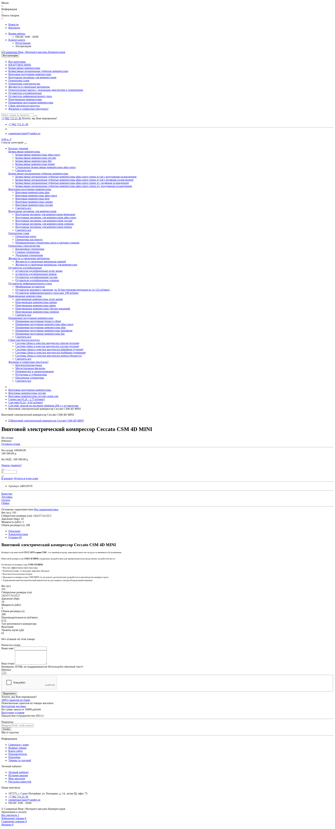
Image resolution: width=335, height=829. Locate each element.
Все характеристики (46, 509)
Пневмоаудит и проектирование (34, 371)
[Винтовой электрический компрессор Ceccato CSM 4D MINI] (46, 420)
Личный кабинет (18, 772)
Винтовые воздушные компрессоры (29, 74)
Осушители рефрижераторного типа (30, 96)
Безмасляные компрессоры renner (35, 164)
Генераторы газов (18, 80)
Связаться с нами (18, 744)
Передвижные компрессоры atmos (35, 305)
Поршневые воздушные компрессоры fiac (40, 333)
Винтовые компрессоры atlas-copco (36, 195)
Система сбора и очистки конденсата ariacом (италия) (47, 343)
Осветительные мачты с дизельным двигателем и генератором (45, 89)
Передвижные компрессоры (25, 99)
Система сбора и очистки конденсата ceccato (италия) (47, 346)
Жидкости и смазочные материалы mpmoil (40, 261)
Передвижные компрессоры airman (36, 302)
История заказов (18, 775)
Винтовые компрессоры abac (32, 192)
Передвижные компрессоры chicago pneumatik (42, 308)
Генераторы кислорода (28, 239)
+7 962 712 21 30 (18, 124)
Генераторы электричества (24, 83)
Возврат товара (17, 747)
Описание (14, 531)
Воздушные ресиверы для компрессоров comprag (44, 223)
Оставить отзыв (10, 444)
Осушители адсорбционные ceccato (36, 277)
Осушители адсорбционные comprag (37, 280)
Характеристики (18, 534)
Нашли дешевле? (11, 465)
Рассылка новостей (19, 781)
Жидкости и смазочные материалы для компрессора (46, 264)
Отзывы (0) (15, 537)
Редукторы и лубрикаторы (31, 374)
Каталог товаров (18, 148)
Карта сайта (15, 750)
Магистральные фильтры (30, 368)
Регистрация (22, 43)
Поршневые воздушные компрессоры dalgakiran (43, 330)
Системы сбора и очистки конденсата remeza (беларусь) (48, 355)
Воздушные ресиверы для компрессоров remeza (43, 226)
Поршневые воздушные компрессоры (30, 102)
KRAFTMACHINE (19, 64)
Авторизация (23, 46)
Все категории (17, 61)
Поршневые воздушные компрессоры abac (40, 327)
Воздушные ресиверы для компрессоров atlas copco (45, 217)
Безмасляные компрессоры (24, 67)
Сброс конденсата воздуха (24, 105)
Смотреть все (23, 170)
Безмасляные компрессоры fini (33, 160)
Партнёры (14, 757)
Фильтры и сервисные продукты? (28, 108)
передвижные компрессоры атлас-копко (39, 299)
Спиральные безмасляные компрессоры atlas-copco (45, 167)
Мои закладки (16, 778)
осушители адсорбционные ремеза (36, 274)
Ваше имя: (7, 648)
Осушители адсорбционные (25, 93)
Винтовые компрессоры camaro (34, 201)
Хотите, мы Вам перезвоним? (39, 118)
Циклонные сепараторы (29, 377)
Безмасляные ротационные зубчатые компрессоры (38, 71)
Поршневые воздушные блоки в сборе (38, 321)
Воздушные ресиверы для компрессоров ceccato (43, 220)
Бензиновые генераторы (29, 248)
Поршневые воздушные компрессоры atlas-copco (44, 324)
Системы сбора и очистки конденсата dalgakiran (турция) (49, 349)
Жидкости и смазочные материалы (29, 86)
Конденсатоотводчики (28, 365)
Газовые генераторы (27, 252)
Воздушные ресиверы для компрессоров (32, 77)
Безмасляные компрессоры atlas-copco (37, 154)
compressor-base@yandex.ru (24, 133)
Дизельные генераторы (29, 255)
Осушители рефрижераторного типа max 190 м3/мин (47, 292)
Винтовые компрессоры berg (32, 198)
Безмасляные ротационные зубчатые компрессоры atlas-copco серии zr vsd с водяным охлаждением (74, 179)
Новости (13, 24)
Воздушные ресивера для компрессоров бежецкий (45, 214)
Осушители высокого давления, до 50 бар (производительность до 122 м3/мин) (62, 289)
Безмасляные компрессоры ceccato (35, 157)
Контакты (14, 27)
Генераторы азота (25, 236)
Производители (17, 754)
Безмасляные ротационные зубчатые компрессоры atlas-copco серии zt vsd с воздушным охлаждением (75, 176)
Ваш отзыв (7, 663)
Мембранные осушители (30, 286)
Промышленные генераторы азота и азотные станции (47, 242)
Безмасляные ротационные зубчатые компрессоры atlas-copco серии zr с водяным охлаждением (72, 182)
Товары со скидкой (19, 760)
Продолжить (9, 693)
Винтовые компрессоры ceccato (34, 204)
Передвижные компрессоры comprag (37, 311)
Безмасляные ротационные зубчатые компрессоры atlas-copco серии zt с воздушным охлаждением (73, 186)
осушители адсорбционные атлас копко (38, 270)
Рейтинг (6, 669)
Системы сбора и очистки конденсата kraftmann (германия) (50, 352)
